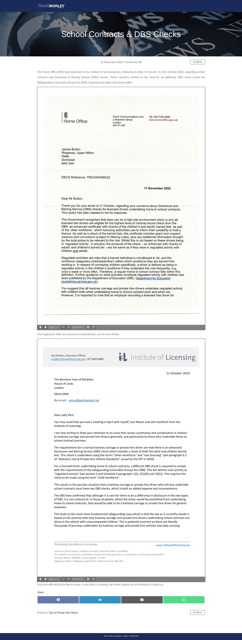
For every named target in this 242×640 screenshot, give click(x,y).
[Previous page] (40, 327)
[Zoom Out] (63, 327)
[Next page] (45, 327)
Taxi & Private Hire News (63, 612)
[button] (197, 62)
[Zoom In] (68, 327)
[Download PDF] (88, 327)
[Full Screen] (93, 327)
